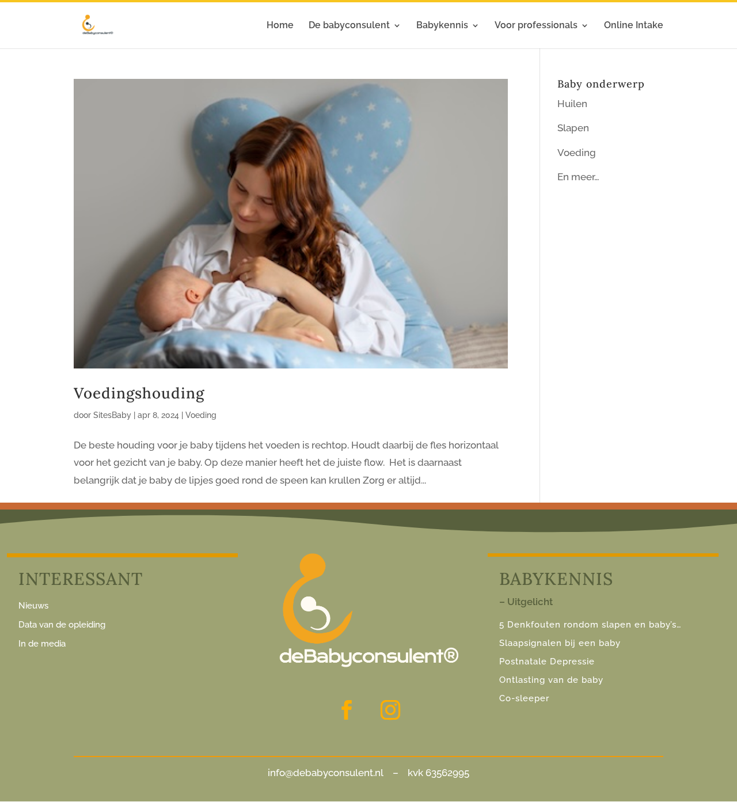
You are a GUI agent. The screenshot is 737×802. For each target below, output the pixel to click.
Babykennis (442, 26)
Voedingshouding (139, 392)
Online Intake (633, 26)
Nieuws (33, 605)
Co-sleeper (524, 698)
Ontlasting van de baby (551, 680)
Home (280, 26)
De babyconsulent (349, 26)
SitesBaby (112, 415)
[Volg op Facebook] (346, 709)
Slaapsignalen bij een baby (560, 643)
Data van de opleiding (61, 624)
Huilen (572, 103)
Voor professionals (536, 26)
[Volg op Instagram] (390, 709)
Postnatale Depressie (547, 661)
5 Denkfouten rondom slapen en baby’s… (592, 624)
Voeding (200, 415)
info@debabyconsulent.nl (325, 772)
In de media (42, 643)
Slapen (573, 128)
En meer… (578, 177)
